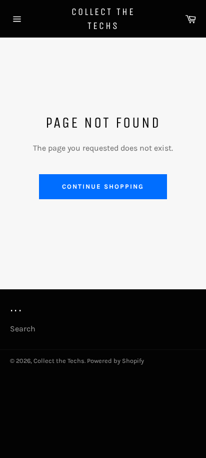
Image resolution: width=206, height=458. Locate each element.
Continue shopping (103, 186)
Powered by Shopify (115, 360)
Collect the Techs (103, 19)
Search (23, 328)
